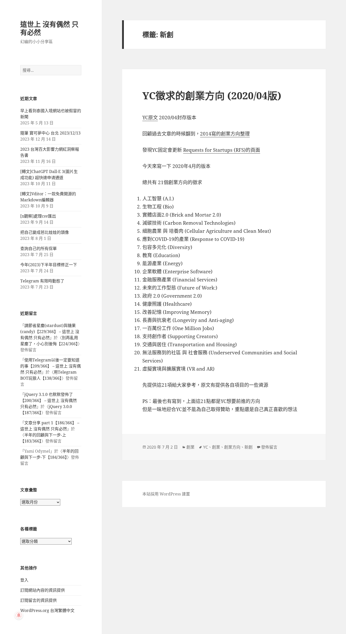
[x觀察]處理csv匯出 (38, 216)
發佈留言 (269, 447)
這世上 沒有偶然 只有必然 (49, 28)
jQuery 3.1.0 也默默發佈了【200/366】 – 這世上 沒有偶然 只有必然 (48, 400)
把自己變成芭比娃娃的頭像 (44, 232)
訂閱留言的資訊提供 (38, 600)
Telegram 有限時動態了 (42, 281)
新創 (248, 447)
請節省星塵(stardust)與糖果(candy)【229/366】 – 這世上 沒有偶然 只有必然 (49, 331)
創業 (190, 447)
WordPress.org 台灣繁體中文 (47, 610)
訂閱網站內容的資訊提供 (42, 590)
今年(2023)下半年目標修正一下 (48, 264)
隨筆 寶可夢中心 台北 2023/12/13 (50, 133)
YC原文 (150, 117)
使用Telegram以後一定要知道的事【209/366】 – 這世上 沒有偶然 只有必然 (50, 366)
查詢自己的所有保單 (38, 248)
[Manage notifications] (19, 615)
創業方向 (232, 447)
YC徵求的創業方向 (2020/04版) (211, 95)
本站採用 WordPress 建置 (166, 494)
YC (205, 447)
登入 (24, 580)
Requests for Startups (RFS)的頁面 (221, 150)
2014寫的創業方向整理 (225, 133)
